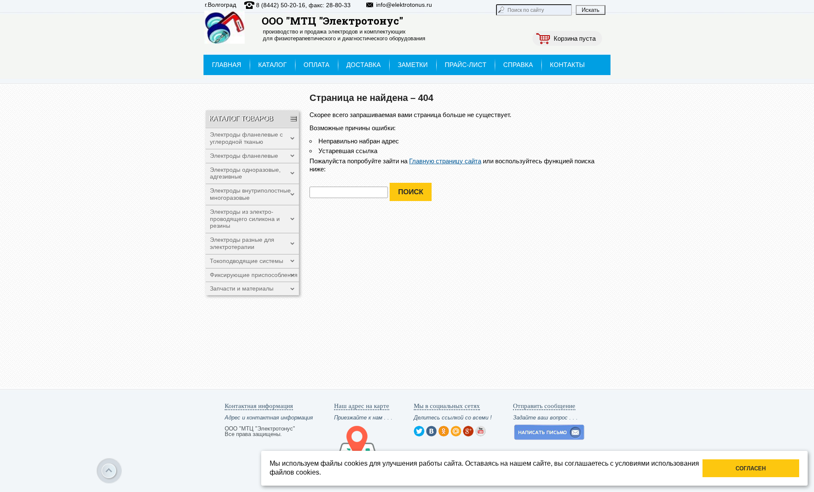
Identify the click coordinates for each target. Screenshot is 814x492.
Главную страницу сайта (445, 161)
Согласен (751, 468)
